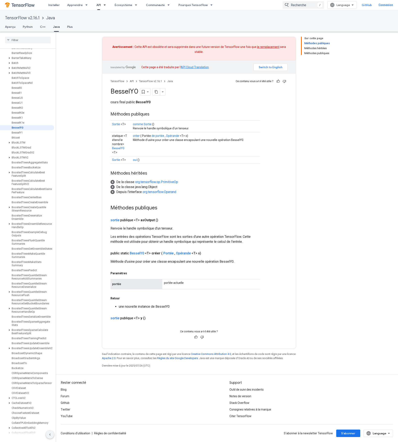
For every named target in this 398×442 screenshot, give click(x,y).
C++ (43, 27)
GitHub (367, 5)
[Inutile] (284, 81)
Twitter (65, 409)
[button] (27, 58)
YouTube (67, 416)
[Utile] (278, 81)
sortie (114, 220)
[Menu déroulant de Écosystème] (137, 5)
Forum (65, 396)
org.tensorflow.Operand (159, 192)
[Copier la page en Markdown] (156, 91)
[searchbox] (28, 40)
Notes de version (240, 396)
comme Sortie (142, 124)
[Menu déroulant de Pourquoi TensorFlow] (213, 5)
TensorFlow (117, 81)
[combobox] (303, 5)
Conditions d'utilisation (75, 433)
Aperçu (10, 27)
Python (28, 27)
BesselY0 (118, 148)
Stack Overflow (239, 402)
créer (136, 135)
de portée (158, 135)
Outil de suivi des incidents (246, 389)
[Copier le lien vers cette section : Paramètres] (131, 273)
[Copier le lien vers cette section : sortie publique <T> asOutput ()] (163, 220)
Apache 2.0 (108, 358)
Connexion (386, 5)
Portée (168, 253)
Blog (64, 389)
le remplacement (268, 47)
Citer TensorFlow (240, 416)
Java (50, 18)
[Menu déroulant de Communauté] (170, 5)
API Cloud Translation (195, 67)
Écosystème (123, 5)
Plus (70, 27)
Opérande (172, 135)
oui (135, 160)
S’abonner (348, 433)
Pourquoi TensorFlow (193, 5)
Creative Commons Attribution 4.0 (211, 354)
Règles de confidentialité (110, 433)
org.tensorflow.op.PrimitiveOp (156, 182)
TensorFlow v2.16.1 (22, 18)
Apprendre (75, 5)
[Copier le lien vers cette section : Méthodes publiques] (153, 114)
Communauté (155, 5)
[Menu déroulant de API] (106, 5)
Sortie (116, 124)
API (98, 5)
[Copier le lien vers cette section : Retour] (124, 298)
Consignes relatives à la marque (250, 409)
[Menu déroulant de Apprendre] (88, 5)
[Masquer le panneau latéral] (50, 434)
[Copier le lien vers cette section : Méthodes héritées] (151, 173)
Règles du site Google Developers (177, 358)
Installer (54, 5)
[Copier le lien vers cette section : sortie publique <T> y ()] (150, 318)
